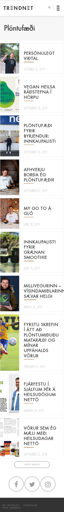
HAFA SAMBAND (11, 508)
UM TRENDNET (10, 505)
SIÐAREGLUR (30, 505)
